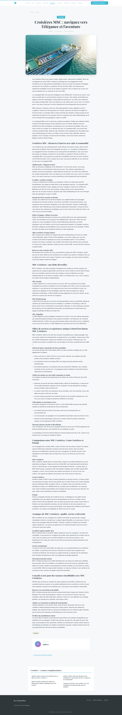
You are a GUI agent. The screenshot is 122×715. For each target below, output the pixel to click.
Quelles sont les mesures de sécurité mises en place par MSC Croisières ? (45, 677)
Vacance (73, 3)
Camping (45, 3)
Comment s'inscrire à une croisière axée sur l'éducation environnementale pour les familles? (76, 685)
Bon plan (38, 3)
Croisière (52, 3)
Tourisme (66, 3)
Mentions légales (97, 700)
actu (33, 3)
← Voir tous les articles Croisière (42, 655)
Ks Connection (20, 700)
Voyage (80, 3)
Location (59, 3)
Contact (106, 700)
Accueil (27, 3)
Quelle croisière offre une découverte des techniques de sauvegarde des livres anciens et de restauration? (76, 677)
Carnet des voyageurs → (99, 3)
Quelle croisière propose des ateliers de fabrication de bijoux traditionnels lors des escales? (44, 683)
